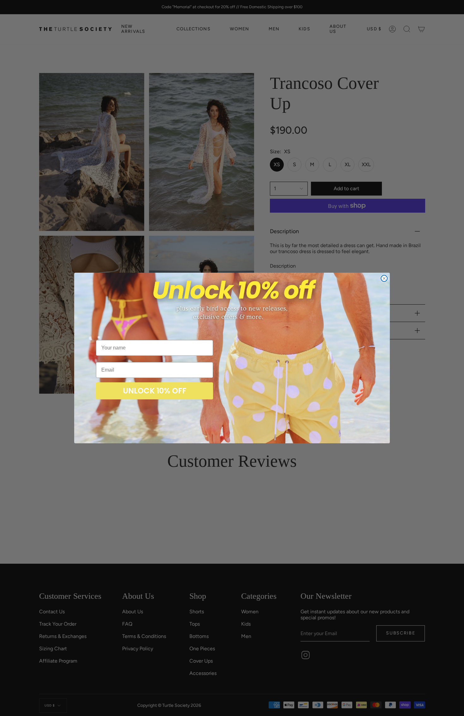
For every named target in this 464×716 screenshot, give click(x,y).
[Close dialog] (384, 278)
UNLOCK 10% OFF (154, 390)
